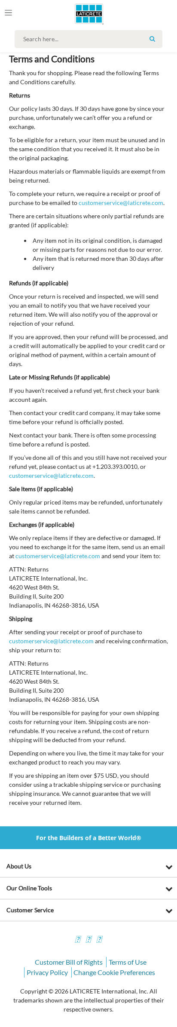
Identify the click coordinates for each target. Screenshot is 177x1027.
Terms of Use (127, 962)
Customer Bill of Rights (69, 962)
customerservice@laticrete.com (121, 202)
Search (152, 38)
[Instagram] (88, 940)
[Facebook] (77, 940)
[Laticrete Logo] (77, 14)
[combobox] (90, 39)
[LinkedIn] (98, 940)
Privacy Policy (47, 972)
